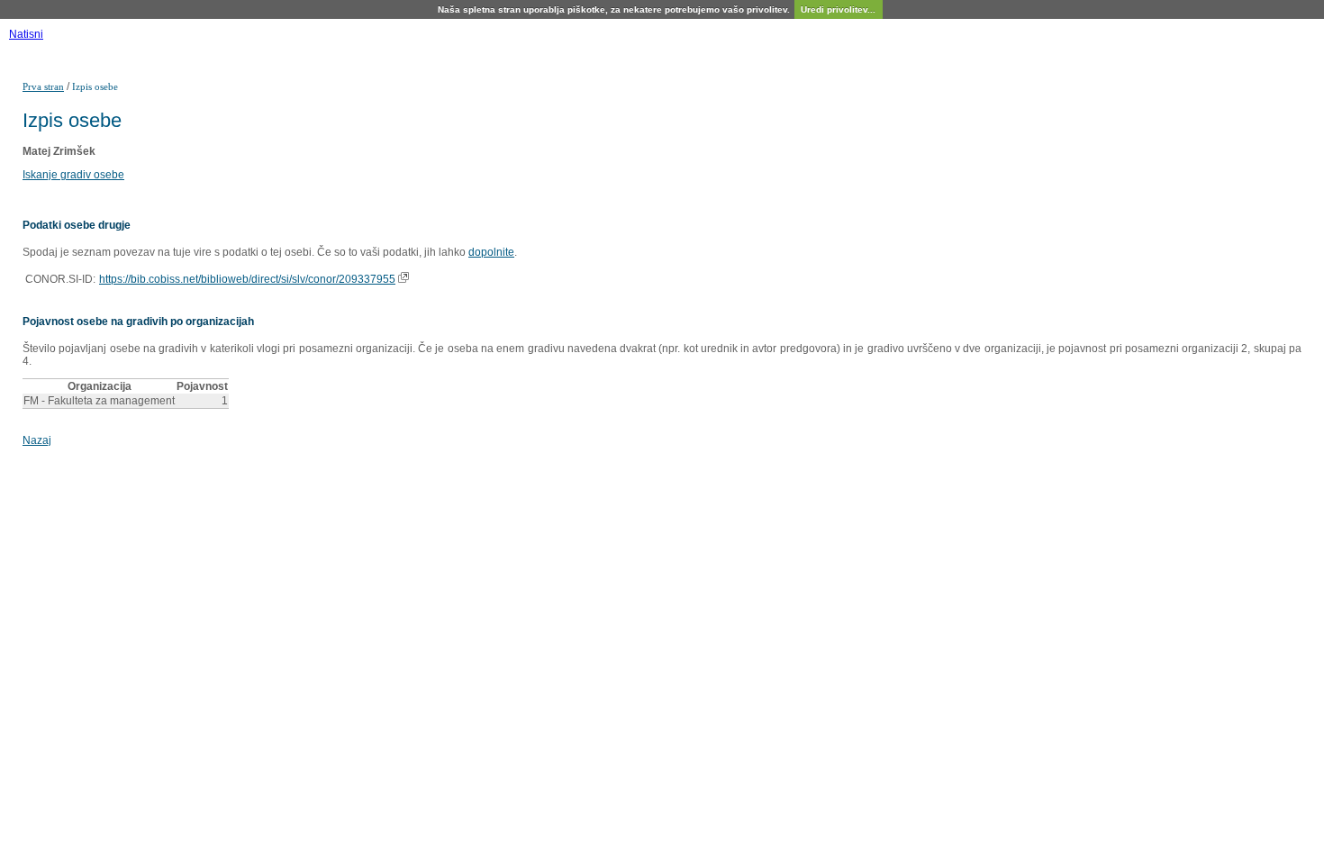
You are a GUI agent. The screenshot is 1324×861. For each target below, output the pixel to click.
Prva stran (43, 86)
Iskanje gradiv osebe (73, 174)
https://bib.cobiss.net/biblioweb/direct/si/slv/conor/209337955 (247, 279)
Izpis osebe (95, 86)
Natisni (26, 34)
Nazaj (37, 440)
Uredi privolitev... (838, 9)
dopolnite (491, 252)
